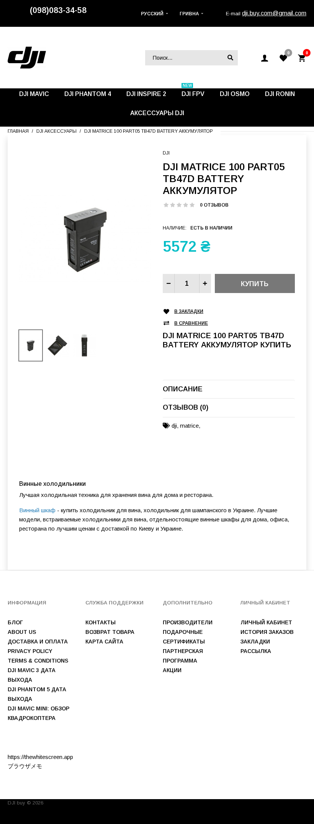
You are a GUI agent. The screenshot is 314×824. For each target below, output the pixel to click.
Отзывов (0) (185, 407)
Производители (188, 622)
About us (22, 632)
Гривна (189, 13)
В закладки (188, 311)
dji (174, 425)
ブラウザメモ (25, 766)
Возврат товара (109, 632)
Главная (18, 131)
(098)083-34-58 (58, 10)
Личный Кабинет (266, 622)
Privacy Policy (30, 651)
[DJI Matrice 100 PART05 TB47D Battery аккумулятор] (85, 237)
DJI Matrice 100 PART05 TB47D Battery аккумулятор (148, 131)
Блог (15, 622)
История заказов (267, 632)
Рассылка (255, 651)
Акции (172, 670)
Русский (152, 13)
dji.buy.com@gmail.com (274, 13)
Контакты (100, 622)
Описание (183, 389)
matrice (189, 425)
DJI (166, 153)
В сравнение (191, 323)
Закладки (255, 641)
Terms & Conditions (38, 661)
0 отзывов (214, 205)
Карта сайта (104, 641)
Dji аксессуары (56, 131)
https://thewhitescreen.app (40, 757)
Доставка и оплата (38, 641)
